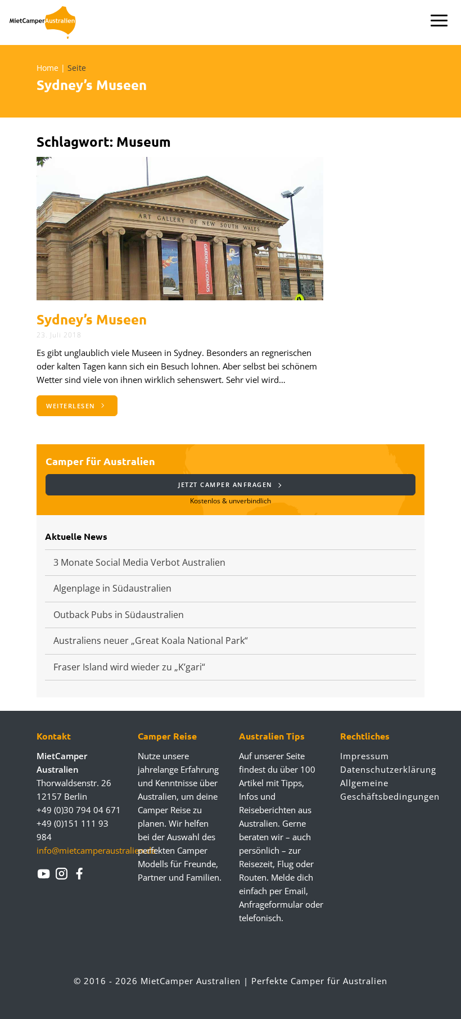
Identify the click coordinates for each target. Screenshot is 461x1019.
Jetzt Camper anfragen (226, 484)
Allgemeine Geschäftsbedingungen (382, 789)
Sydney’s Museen (92, 319)
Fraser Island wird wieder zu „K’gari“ (129, 667)
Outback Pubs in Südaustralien (118, 614)
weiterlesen (72, 406)
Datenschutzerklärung (382, 769)
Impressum (364, 755)
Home (47, 67)
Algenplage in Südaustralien (112, 588)
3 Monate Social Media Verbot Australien (139, 562)
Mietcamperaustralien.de (49, 22)
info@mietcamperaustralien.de (96, 850)
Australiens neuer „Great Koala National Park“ (150, 640)
